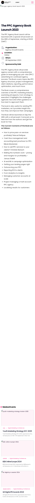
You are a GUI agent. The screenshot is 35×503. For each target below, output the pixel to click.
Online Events (7, 489)
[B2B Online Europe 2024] (17, 448)
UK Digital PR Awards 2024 (13, 492)
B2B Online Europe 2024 (12, 461)
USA (4, 428)
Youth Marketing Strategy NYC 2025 (17, 431)
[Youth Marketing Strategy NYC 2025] (17, 418)
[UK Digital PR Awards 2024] (17, 479)
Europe (5, 458)
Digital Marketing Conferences (16, 428)
